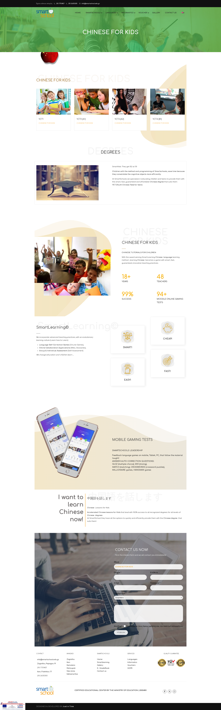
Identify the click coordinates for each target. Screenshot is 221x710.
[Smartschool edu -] (45, 12)
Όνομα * (117, 573)
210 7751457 (60, 3)
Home (99, 659)
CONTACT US (170, 13)
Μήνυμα (118, 603)
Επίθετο (154, 573)
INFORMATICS (127, 13)
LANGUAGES (111, 13)
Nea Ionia (71, 671)
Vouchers (131, 665)
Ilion (68, 662)
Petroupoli (71, 668)
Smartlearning (103, 662)
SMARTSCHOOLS (93, 13)
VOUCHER (142, 13)
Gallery (100, 665)
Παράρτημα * (120, 593)
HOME (78, 13)
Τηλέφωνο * (155, 583)
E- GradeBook (103, 668)
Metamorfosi (72, 674)
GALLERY (156, 13)
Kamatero (71, 665)
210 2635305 (72, 3)
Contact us (101, 671)
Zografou (71, 659)
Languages (132, 659)
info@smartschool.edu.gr (91, 3)
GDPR (129, 668)
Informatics (132, 662)
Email (116, 583)
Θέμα (116, 562)
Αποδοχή (118, 626)
